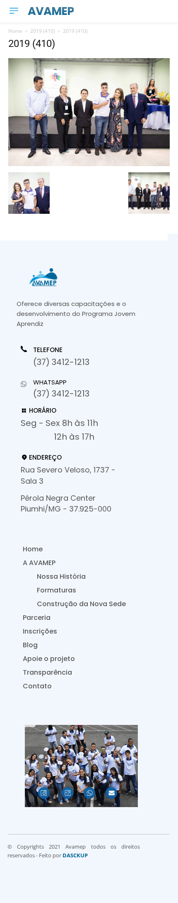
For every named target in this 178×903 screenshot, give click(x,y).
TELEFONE (48, 350)
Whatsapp (50, 382)
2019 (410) (42, 30)
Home (15, 30)
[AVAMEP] (79, 277)
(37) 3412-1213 (61, 362)
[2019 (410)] (89, 163)
